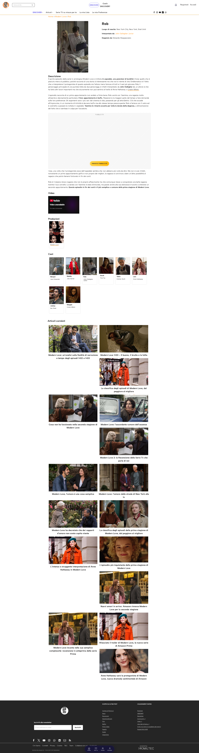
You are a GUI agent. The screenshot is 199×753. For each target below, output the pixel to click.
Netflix (104, 724)
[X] (39, 740)
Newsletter (140, 716)
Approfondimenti (107, 719)
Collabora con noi (81, 746)
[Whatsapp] (166, 12)
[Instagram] (157, 12)
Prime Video (105, 726)
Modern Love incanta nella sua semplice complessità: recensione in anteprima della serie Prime (73, 650)
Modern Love (60, 16)
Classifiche (105, 734)
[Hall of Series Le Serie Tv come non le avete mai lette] (6, 5)
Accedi (193, 5)
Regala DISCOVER (142, 729)
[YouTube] (160, 12)
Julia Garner (70, 278)
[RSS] (70, 740)
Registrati (184, 5)
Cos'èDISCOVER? (105, 4)
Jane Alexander (55, 279)
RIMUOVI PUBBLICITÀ (99, 163)
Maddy (69, 276)
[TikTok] (163, 12)
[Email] (64, 740)
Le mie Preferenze (99, 12)
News (103, 713)
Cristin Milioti (71, 307)
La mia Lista (84, 12)
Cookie (59, 746)
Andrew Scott (121, 279)
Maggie (69, 305)
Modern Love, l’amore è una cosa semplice (73, 494)
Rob (69, 16)
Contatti (45, 746)
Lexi (134, 277)
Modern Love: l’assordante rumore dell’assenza (124, 424)
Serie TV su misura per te (66, 12)
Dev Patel (53, 308)
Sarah (102, 275)
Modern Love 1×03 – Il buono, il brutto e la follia (123, 355)
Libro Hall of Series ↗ (143, 724)
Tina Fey (102, 278)
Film (103, 721)
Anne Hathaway (138, 279)
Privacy (52, 746)
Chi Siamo (36, 746)
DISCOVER (94, 5)
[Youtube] (44, 740)
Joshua (52, 306)
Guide (104, 732)
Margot (53, 277)
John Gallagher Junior (124, 34)
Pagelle (104, 729)
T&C (65, 746)
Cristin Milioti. (133, 89)
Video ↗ (139, 721)
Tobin (119, 276)
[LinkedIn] (59, 740)
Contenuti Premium (108, 711)
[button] (42, 12)
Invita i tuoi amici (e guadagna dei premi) (149, 726)
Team (71, 746)
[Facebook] (154, 12)
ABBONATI (140, 713)
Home (50, 16)
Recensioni (105, 716)
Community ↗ (141, 719)
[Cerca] (32, 5)
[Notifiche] (176, 5)
